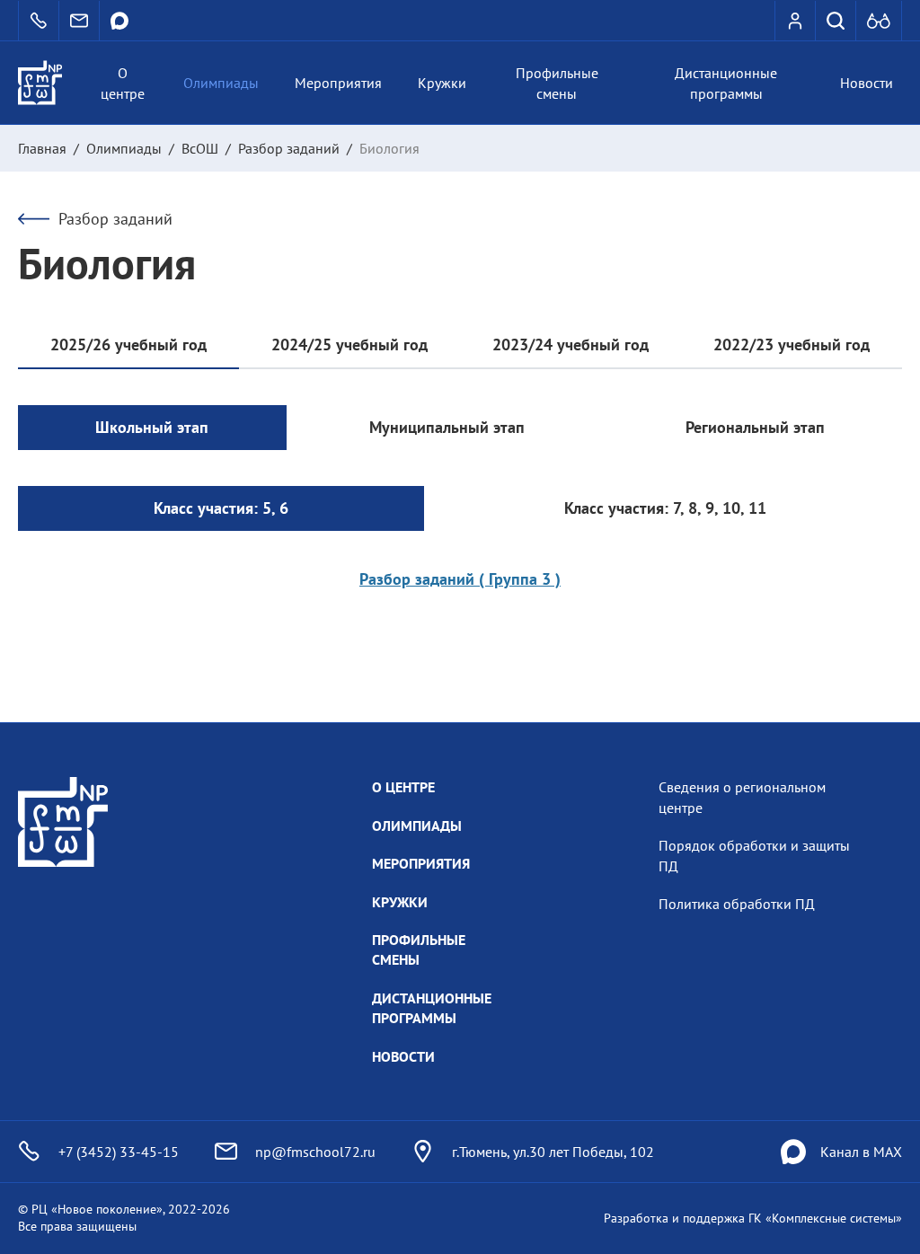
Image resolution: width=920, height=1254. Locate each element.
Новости (866, 83)
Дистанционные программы (726, 83)
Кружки (442, 83)
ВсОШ (199, 148)
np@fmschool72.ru (315, 1152)
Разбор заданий (289, 148)
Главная (42, 148)
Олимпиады (221, 83)
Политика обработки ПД (737, 904)
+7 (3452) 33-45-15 (118, 1152)
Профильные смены (557, 83)
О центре (123, 83)
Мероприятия (338, 83)
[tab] (128, 345)
